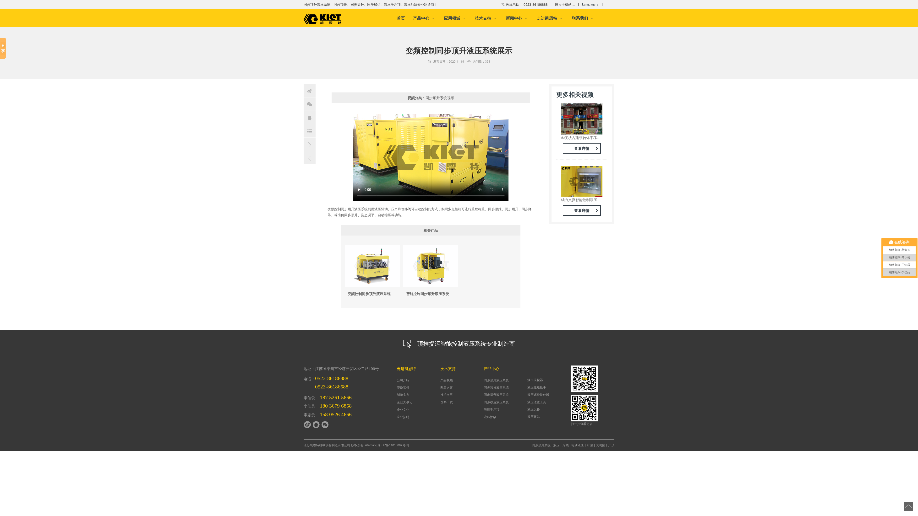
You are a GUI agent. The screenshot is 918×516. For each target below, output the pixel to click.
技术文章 (446, 394)
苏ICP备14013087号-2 (392, 445)
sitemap (370, 445)
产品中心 (424, 18)
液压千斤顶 (491, 409)
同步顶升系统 (541, 445)
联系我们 (583, 18)
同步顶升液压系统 (496, 380)
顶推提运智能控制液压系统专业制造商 (465, 343)
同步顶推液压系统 (496, 387)
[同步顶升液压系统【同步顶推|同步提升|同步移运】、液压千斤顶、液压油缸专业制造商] (322, 19)
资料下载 (446, 402)
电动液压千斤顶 (582, 445)
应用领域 (455, 18)
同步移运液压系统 (496, 402)
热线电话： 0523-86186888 (526, 4)
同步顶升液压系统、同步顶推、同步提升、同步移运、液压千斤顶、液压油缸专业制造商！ (370, 4)
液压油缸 (490, 416)
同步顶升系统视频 (440, 97)
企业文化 (403, 409)
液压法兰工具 (536, 402)
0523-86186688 (331, 387)
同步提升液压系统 (496, 394)
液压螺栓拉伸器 (538, 394)
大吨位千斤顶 (605, 445)
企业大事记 (404, 402)
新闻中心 (517, 18)
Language (589, 4)
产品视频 (446, 380)
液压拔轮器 (535, 379)
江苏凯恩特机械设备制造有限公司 (327, 445)
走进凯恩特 (550, 18)
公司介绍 (403, 380)
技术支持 (486, 18)
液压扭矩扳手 (536, 387)
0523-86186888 (331, 378)
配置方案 (446, 387)
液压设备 (533, 409)
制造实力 (403, 394)
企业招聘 (403, 416)
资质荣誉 (403, 387)
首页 (401, 18)
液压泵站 (533, 416)
